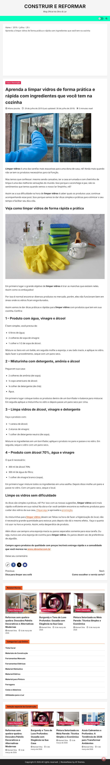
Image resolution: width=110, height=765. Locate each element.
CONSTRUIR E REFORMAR (55, 6)
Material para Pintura (15, 679)
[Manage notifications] (104, 759)
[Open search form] (106, 18)
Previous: (18, 573)
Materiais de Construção (16, 653)
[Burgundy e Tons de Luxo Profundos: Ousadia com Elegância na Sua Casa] (55, 603)
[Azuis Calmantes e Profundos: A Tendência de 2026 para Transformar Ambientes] (93, 719)
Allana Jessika (14, 108)
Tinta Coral (10, 648)
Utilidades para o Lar (14, 695)
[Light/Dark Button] (101, 18)
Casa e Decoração (13, 83)
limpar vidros (33, 516)
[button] (7, 564)
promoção (67, 510)
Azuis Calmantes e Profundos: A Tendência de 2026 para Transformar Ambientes (92, 737)
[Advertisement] (55, 54)
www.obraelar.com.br (39, 549)
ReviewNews (66, 762)
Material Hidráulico (14, 669)
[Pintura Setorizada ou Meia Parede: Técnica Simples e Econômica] (89, 603)
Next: (88, 573)
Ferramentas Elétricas (15, 663)
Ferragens (10, 684)
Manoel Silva (12, 630)
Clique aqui (42, 510)
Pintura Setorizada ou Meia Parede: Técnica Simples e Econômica (87, 620)
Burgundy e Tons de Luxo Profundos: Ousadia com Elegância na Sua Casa (52, 620)
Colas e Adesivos (13, 690)
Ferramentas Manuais (15, 658)
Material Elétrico (12, 674)
